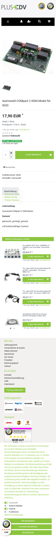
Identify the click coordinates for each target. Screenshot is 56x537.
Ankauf (7, 366)
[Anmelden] (21, 21)
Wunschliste (10, 167)
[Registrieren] (29, 21)
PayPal (12, 509)
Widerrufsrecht (11, 351)
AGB (6, 381)
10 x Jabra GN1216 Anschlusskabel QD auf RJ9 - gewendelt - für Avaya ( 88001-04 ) (37, 270)
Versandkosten (24, 130)
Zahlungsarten (10, 345)
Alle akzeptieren (28, 521)
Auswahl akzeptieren (28, 526)
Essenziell (13, 503)
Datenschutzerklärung (14, 378)
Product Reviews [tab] (11, 200)
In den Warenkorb (33, 154)
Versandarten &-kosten (14, 348)
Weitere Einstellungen (13, 515)
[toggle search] (39, 21)
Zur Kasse (8, 357)
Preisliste (8, 360)
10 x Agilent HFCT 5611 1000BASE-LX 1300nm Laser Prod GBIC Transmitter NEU (36, 247)
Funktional (13, 512)
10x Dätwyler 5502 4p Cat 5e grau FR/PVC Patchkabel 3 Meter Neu (35, 315)
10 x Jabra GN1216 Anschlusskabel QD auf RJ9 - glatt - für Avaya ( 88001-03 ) (37, 292)
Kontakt (7, 375)
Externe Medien (16, 506)
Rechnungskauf (11, 363)
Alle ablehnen (28, 532)
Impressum (9, 384)
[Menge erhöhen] (11, 153)
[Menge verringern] (11, 157)
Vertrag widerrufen (14, 390)
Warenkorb (9, 354)
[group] (12, 322)
